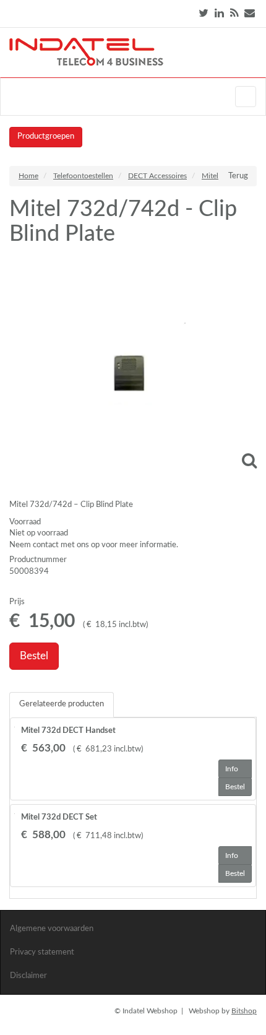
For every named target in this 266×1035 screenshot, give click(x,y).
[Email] (249, 13)
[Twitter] (203, 13)
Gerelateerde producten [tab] (61, 704)
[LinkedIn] (219, 13)
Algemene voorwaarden (51, 929)
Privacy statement (42, 952)
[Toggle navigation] (245, 96)
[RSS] (234, 13)
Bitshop (244, 1011)
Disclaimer (28, 976)
